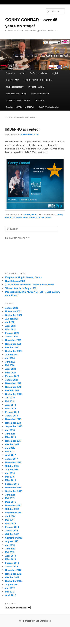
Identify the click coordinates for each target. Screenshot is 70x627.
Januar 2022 (11, 307)
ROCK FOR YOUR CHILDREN (38, 79)
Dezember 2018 (13, 419)
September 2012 (13, 580)
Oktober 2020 (12, 347)
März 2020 (10, 372)
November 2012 (13, 573)
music (48, 217)
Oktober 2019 (12, 390)
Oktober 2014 (12, 509)
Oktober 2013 (12, 534)
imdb (25, 217)
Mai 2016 (9, 476)
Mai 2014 (9, 519)
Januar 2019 (11, 415)
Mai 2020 (9, 365)
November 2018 (13, 422)
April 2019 (10, 404)
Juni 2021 (10, 322)
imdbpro (33, 217)
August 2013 (11, 541)
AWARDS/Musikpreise (49, 107)
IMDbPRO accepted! (22, 129)
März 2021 (10, 329)
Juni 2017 (10, 447)
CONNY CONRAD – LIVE (18, 100)
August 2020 (11, 354)
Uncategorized (30, 214)
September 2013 (13, 537)
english (55, 73)
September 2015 (13, 491)
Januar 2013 (11, 566)
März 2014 (10, 523)
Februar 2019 (12, 412)
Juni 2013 (10, 548)
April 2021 (10, 325)
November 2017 (13, 440)
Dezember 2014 (13, 505)
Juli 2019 (10, 397)
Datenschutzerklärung (16, 93)
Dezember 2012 (13, 570)
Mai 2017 (9, 451)
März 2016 (10, 480)
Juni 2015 (10, 494)
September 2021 (13, 315)
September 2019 (13, 394)
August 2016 (11, 469)
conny (60, 214)
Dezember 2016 (13, 462)
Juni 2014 (10, 516)
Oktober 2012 (12, 577)
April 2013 (10, 555)
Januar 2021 (11, 336)
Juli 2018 (10, 430)
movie (41, 217)
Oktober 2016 (12, 465)
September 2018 (13, 426)
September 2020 (13, 351)
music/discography (14, 86)
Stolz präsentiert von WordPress (35, 620)
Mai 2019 (9, 401)
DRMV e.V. (40, 100)
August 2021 (11, 318)
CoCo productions (38, 73)
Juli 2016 (10, 473)
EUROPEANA (12, 79)
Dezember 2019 (13, 383)
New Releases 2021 (15, 280)
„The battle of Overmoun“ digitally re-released (29, 284)
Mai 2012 (9, 591)
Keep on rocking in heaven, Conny (23, 277)
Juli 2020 (10, 358)
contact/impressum (40, 93)
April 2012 (10, 595)
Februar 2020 (12, 376)
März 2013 (10, 559)
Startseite (10, 73)
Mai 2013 (9, 552)
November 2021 (13, 311)
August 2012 (11, 584)
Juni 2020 (10, 361)
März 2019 (10, 408)
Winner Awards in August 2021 (21, 288)
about (22, 73)
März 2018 (10, 437)
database (17, 217)
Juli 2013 (10, 545)
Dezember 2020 (13, 340)
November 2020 (13, 343)
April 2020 (10, 368)
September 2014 (13, 512)
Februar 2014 (12, 527)
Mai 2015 (9, 498)
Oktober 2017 (12, 444)
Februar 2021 (12, 333)
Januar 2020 (11, 379)
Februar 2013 (12, 562)
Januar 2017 (11, 458)
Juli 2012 (10, 588)
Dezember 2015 (13, 487)
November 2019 (13, 386)
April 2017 (10, 455)
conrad (8, 217)
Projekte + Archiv (36, 86)
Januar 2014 (11, 530)
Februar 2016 (12, 483)
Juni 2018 (10, 433)
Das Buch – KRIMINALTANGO (20, 107)
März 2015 (10, 501)
